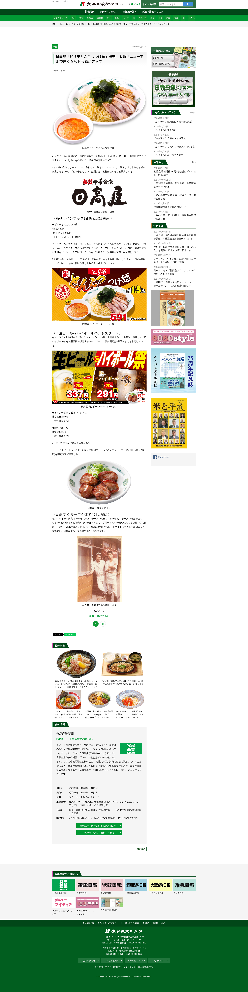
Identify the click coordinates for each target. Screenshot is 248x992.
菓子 (109, 17)
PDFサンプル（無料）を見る (99, 832)
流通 (176, 17)
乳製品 (90, 17)
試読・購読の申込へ (162, 64)
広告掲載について (136, 960)
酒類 (81, 17)
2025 (81, 23)
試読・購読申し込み (153, 11)
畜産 (117, 17)
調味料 (100, 17)
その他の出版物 (110, 909)
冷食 (152, 17)
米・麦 (126, 17)
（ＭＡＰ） (134, 939)
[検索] (188, 4)
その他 (191, 17)
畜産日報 (83, 893)
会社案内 (99, 966)
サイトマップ (129, 966)
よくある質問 (112, 960)
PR (183, 17)
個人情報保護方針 (146, 966)
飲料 (73, 17)
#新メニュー (59, 70)
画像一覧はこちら (99, 616)
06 (89, 23)
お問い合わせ (89, 960)
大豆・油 (142, 17)
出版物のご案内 (131, 923)
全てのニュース (61, 17)
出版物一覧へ (130, 11)
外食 (160, 17)
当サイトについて (113, 966)
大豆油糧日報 (157, 893)
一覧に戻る (140, 849)
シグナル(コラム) (108, 11)
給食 (168, 17)
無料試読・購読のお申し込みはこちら (99, 825)
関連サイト (159, 960)
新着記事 (89, 11)
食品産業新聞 (60, 893)
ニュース (64, 23)
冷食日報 (180, 893)
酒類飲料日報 (133, 893)
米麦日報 (107, 893)
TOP (54, 23)
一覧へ (193, 112)
